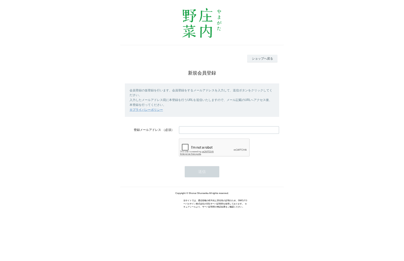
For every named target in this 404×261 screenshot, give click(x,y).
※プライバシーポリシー (146, 109)
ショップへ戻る (262, 58)
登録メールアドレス (147, 130)
